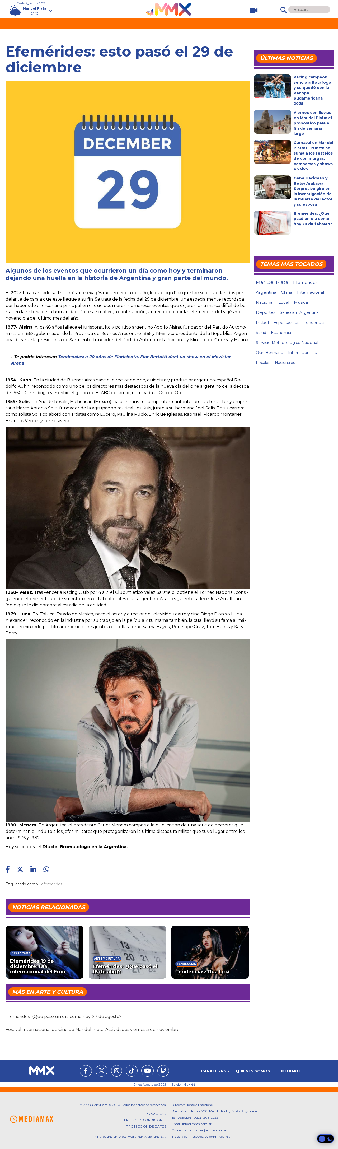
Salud (261, 332)
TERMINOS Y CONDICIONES (144, 1120)
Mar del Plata (272, 282)
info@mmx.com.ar (197, 1124)
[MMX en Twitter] (101, 1071)
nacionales (285, 362)
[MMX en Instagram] (116, 1071)
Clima (286, 292)
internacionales (302, 352)
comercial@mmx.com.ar (208, 1130)
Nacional (265, 302)
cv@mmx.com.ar (218, 1136)
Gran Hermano (269, 352)
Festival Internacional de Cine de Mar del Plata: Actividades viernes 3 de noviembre (93, 1029)
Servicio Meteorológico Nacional (287, 342)
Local (283, 302)
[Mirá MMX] (251, 10)
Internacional (310, 292)
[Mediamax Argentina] (31, 1119)
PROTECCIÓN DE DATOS (146, 1126)
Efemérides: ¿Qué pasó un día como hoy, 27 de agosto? (63, 1016)
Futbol (262, 322)
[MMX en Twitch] (163, 1071)
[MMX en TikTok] (132, 1071)
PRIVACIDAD (155, 1114)
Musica (301, 302)
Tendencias (314, 322)
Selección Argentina (299, 312)
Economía (281, 332)
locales (263, 362)
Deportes (265, 312)
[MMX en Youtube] (147, 1071)
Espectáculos (286, 322)
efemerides (51, 884)
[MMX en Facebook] (86, 1071)
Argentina (266, 292)
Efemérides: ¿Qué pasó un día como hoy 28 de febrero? (313, 218)
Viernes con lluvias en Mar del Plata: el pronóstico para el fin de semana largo (313, 123)
